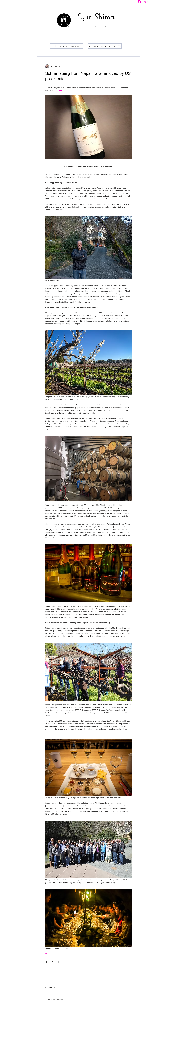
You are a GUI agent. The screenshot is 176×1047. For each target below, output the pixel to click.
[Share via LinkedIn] (59, 962)
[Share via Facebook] (46, 962)
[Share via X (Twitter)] (53, 962)
